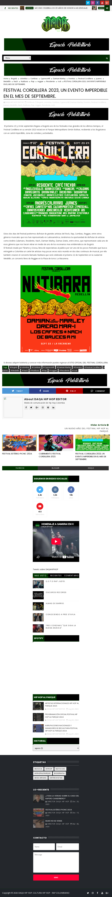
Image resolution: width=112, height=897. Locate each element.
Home (6, 78)
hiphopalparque (43, 773)
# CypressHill (48, 367)
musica (38, 769)
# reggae (53, 370)
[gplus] (107, 3)
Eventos (72, 78)
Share (46, 391)
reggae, (38, 105)
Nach (16, 81)
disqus (91, 468)
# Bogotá (13, 367)
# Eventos (78, 367)
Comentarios (71, 576)
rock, (53, 105)
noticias (60, 769)
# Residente (65, 370)
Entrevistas (56, 778)
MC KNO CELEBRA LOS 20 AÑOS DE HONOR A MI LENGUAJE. (48, 8)
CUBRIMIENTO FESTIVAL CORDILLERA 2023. (50, 455)
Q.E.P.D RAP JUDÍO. (56, 581)
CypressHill (45, 78)
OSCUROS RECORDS (56, 592)
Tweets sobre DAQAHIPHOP (45, 569)
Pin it (73, 391)
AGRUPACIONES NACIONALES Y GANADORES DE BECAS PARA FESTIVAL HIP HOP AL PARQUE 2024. (61, 728)
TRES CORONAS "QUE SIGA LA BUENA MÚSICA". (61, 626)
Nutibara (24, 81)
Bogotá (14, 78)
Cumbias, (56, 102)
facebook (20, 468)
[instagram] (93, 3)
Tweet (19, 391)
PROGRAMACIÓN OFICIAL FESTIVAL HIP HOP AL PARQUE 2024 (61, 715)
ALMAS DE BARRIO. (55, 603)
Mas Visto (41, 575)
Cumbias (34, 78)
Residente (50, 81)
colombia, (48, 102)
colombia (23, 78)
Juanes (99, 78)
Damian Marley (59, 78)
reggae (40, 81)
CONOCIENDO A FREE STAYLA (60, 614)
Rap (32, 81)
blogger (55, 468)
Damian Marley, (76, 102)
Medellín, (14, 105)
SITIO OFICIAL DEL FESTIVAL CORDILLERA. (88, 362)
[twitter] (88, 3)
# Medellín (15, 370)
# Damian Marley (64, 367)
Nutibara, (27, 105)
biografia (59, 773)
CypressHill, (65, 102)
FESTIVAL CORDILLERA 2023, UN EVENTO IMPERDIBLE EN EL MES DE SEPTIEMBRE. (90, 456)
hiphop (49, 769)
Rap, (33, 105)
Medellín (7, 81)
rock (59, 81)
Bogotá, (40, 102)
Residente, (46, 105)
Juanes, (7, 105)
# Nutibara (34, 370)
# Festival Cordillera (93, 367)
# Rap (44, 370)
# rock (74, 370)
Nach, (20, 105)
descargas (41, 778)
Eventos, (87, 102)
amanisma (90, 8)
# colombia (24, 367)
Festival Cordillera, (98, 102)
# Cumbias (36, 367)
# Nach (25, 370)
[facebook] (97, 3)
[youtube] (102, 3)
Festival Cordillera (85, 78)
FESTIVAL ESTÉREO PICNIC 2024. (17, 453)
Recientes (56, 575)
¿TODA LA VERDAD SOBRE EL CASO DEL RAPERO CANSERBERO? (62, 797)
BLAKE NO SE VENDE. (54, 821)
